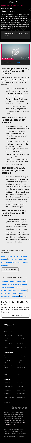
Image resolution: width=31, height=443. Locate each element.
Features (19, 335)
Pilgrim (4, 259)
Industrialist (23, 259)
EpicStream (20, 386)
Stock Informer (21, 393)
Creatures (15, 296)
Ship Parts (5, 284)
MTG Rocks (7, 383)
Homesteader (6, 262)
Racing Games (21, 390)
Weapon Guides (8, 344)
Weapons (5, 281)
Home (3, 5)
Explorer (25, 262)
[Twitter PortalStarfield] (12, 407)
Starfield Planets (21, 344)
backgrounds (19, 5)
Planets (24, 290)
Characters (5, 293)
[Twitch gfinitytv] (19, 408)
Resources (5, 296)
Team (5, 374)
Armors (21, 293)
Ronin (16, 256)
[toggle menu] (2, 2)
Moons (25, 284)
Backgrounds (21, 281)
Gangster (17, 262)
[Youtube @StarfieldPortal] (23, 408)
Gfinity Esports (8, 386)
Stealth (18, 62)
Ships (9, 290)
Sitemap (19, 374)
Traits (3, 287)
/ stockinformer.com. (10, 424)
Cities (3, 290)
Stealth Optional (21, 383)
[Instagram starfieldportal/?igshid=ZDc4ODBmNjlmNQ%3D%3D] (26, 408)
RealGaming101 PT (21, 397)
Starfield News (8, 335)
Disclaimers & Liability (8, 366)
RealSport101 (8, 390)
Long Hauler (12, 259)
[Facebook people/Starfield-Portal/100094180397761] (16, 408)
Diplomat (4, 265)
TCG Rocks (7, 402)
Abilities (16, 290)
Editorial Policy (8, 371)
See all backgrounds (10, 269)
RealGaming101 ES (9, 397)
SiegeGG (6, 393)
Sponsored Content (7, 356)
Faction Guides (21, 339)
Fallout (6, 347)
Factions (10, 287)
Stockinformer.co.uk (19, 422)
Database (9, 5)
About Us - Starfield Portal (21, 366)
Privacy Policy (20, 371)
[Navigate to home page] (11, 2)
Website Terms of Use (9, 361)
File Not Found (6, 256)
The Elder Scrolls (21, 347)
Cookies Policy (21, 356)
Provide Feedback (15, 316)
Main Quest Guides (7, 339)
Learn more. (7, 420)
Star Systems (16, 284)
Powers (14, 293)
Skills (12, 281)
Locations (19, 287)
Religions (23, 296)
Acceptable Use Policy (21, 361)
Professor (23, 256)
